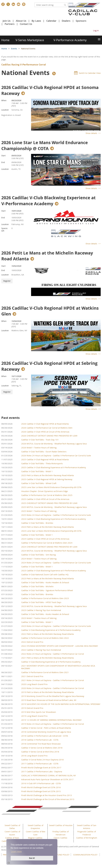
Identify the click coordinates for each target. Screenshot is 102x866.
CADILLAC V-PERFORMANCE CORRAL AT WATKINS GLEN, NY (48, 775)
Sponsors (81, 20)
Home (4, 48)
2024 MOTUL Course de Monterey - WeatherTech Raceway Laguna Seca (54, 550)
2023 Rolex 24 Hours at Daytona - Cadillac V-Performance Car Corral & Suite (56, 626)
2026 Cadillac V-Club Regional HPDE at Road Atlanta (45, 423)
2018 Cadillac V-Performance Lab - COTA (39, 739)
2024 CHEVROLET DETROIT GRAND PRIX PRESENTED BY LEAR (49, 546)
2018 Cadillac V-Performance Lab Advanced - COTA (44, 735)
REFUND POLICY (61, 854)
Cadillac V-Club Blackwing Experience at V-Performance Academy (51, 630)
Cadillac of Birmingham (86, 838)
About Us (21, 20)
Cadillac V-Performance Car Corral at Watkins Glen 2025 (46, 495)
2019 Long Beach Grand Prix (34, 716)
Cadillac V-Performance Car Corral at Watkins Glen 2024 (46, 542)
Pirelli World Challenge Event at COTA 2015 (41, 791)
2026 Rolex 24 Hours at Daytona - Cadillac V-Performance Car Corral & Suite (56, 455)
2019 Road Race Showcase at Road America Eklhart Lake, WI (48, 700)
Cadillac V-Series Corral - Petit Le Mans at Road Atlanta (46, 728)
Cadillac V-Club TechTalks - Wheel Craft (38, 483)
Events (14, 48)
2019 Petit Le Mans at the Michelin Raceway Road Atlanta (47, 692)
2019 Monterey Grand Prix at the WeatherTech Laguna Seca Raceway (52, 696)
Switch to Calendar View (90, 73)
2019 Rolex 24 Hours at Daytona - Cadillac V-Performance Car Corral (52, 724)
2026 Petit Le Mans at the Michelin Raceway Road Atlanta (47, 256)
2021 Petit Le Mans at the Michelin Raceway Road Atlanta (47, 657)
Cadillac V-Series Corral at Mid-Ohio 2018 (40, 751)
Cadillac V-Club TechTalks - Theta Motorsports (42, 463)
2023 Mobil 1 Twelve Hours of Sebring (38, 618)
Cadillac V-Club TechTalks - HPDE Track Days (41, 602)
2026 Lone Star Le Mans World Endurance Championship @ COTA (44, 145)
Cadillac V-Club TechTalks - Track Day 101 (40, 439)
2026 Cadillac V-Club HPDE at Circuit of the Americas (45, 431)
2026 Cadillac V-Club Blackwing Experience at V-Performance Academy (48, 200)
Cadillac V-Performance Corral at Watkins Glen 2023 (45, 598)
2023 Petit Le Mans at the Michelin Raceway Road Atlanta (47, 578)
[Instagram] (23, 4)
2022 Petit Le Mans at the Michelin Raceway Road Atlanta (47, 634)
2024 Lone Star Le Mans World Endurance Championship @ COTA (51, 531)
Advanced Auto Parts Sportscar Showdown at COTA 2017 (47, 779)
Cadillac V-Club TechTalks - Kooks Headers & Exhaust (45, 582)
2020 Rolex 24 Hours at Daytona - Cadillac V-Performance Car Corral (52, 688)
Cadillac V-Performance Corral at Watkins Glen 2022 (45, 638)
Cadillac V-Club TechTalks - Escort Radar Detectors (43, 451)
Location (5, 110)
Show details (91, 133)
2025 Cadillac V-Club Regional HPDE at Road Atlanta (45, 459)
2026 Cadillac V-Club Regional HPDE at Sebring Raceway (49, 366)
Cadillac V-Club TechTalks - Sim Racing (38, 554)
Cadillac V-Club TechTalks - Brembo (37, 523)
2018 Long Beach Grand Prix (34, 755)
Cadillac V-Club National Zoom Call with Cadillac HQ (45, 574)
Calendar (51, 20)
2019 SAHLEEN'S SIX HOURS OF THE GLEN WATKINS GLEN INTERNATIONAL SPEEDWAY (60, 704)
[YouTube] (18, 4)
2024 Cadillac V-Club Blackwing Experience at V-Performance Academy (53, 519)
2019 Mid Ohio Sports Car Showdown (38, 712)
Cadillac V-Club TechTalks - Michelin (37, 586)
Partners (9, 24)
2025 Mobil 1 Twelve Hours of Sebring (38, 511)
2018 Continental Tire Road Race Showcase (41, 743)
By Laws (36, 20)
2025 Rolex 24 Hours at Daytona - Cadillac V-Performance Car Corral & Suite (56, 515)
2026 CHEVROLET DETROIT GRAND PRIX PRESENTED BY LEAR (49, 435)
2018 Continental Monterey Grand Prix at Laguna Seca (46, 731)
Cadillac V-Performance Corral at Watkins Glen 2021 (45, 672)
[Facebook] (3, 4)
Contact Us (26, 24)
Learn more (16, 851)
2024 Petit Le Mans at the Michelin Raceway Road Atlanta (47, 527)
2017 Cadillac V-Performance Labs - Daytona (41, 771)
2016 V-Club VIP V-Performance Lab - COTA (41, 783)
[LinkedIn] (13, 4)
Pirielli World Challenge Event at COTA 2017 (41, 767)
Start (3, 155)
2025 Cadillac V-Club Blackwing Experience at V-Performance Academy (53, 467)
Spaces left (4, 229)
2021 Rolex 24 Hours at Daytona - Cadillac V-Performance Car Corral (52, 680)
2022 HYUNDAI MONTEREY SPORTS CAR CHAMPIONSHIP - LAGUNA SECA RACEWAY (59, 646)
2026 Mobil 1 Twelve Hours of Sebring (38, 447)
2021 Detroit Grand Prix (32, 676)
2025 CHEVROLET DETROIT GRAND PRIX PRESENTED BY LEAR (49, 503)
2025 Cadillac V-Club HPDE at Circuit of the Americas (45, 499)
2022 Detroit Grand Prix (32, 642)
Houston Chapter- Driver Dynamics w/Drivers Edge (44, 491)
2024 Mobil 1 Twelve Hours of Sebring (38, 558)
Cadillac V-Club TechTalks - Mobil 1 (37, 471)
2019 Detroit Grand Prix (32, 708)
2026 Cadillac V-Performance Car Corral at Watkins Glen (46, 427)
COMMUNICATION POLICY (85, 854)
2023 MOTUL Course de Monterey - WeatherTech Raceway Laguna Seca (54, 606)
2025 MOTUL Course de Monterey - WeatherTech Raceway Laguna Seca (54, 507)
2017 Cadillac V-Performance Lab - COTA (39, 763)
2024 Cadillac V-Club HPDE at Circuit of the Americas (45, 538)
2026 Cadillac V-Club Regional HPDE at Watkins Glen (50, 311)
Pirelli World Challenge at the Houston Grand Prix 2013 (46, 795)
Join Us (6, 20)
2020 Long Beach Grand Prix (34, 684)
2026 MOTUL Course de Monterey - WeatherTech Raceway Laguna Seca (54, 443)
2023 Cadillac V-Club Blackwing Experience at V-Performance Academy (53, 570)
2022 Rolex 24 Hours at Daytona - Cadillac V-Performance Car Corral (52, 653)
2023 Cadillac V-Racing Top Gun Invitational (41, 610)
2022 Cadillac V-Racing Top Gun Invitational (41, 650)
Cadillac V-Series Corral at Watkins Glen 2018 (41, 747)
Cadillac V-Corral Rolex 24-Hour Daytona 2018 (42, 759)
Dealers (66, 20)
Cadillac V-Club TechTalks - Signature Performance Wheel (47, 590)
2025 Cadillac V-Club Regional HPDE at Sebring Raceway (46, 479)
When (4, 100)
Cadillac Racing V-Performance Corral (23, 64)
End (3, 162)
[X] (8, 4)
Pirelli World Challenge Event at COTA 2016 (41, 787)
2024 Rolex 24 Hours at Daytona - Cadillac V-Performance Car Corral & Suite (56, 562)
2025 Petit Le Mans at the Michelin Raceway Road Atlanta (47, 475)
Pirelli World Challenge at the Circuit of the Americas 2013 (47, 799)
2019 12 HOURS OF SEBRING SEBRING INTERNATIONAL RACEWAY (51, 720)
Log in (96, 30)
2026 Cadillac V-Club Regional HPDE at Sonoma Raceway (50, 90)
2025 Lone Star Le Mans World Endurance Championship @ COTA (51, 487)
